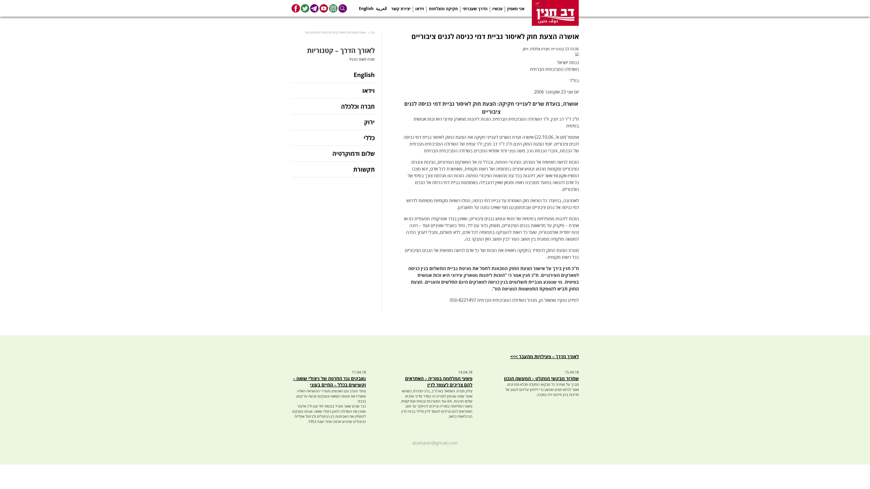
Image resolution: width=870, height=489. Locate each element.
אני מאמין (515, 8)
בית (373, 32)
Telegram (314, 8)
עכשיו (497, 8)
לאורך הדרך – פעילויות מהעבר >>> (544, 356)
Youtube (323, 8)
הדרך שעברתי (475, 8)
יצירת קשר (401, 8)
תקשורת (364, 169)
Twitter (305, 8)
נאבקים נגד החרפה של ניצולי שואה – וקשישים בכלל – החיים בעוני (329, 381)
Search (342, 8)
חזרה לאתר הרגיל (362, 59)
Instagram (333, 8)
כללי (369, 138)
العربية (381, 7)
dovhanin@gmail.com (435, 443)
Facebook (296, 8)
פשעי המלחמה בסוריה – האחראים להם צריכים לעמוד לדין (438, 381)
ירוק (525, 48)
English (366, 7)
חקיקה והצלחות (443, 8)
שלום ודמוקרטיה (353, 153)
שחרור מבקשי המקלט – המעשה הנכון (541, 378)
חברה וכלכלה (539, 48)
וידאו (419, 8)
